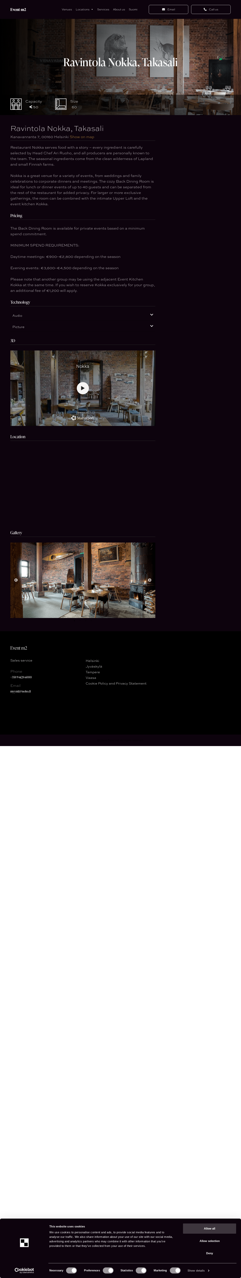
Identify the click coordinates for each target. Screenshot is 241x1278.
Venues (67, 9)
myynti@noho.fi (20, 691)
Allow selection (210, 1241)
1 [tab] (74, 621)
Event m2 (18, 9)
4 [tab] (91, 621)
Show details (196, 1270)
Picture (18, 326)
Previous (16, 580)
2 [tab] (80, 621)
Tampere (93, 672)
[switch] (108, 1270)
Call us (213, 9)
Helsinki (92, 660)
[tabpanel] (82, 580)
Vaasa (91, 677)
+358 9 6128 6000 (21, 677)
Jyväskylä (94, 666)
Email (171, 9)
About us (119, 9)
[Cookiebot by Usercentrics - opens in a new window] (24, 1270)
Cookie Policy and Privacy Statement (116, 683)
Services (103, 9)
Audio (17, 315)
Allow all (209, 1228)
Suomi (133, 9)
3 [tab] (86, 621)
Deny (209, 1253)
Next (150, 580)
